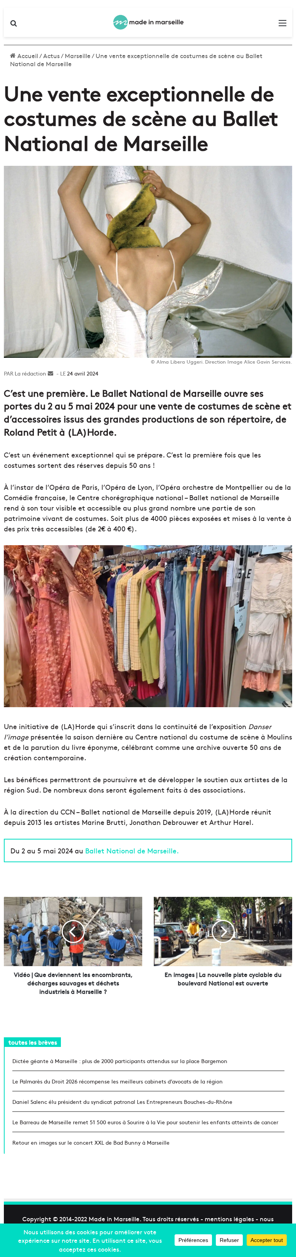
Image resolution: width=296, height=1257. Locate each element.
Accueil (27, 55)
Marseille (78, 55)
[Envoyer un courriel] (50, 373)
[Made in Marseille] (148, 22)
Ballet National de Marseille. (132, 850)
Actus (51, 55)
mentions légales (229, 1218)
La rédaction (30, 373)
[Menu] (282, 25)
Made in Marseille (114, 1218)
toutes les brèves (32, 1042)
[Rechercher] (13, 25)
